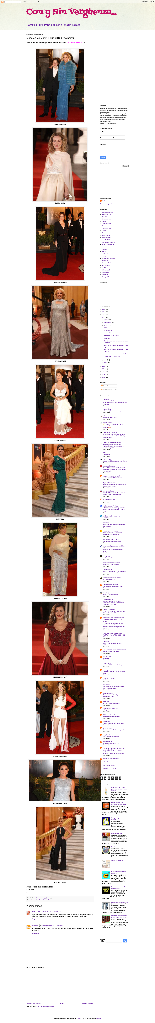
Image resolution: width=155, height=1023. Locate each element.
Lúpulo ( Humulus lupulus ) (111, 716)
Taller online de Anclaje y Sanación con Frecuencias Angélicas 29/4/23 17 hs (114, 509)
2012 (104, 366)
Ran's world (106, 641)
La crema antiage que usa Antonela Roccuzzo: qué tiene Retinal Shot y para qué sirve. (114, 436)
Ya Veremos (106, 556)
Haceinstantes (107, 569)
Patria (104, 256)
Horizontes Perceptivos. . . (111, 584)
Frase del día (106, 228)
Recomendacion (107, 263)
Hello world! (107, 454)
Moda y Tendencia (44, 899)
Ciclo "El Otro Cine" (109, 678)
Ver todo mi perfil (106, 204)
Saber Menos (107, 762)
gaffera (78, 1018)
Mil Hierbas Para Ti (109, 715)
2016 (104, 309)
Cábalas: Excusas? (117, 833)
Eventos (36, 899)
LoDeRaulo (106, 721)
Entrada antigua (87, 1003)
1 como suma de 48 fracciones (112, 478)
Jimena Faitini (36, 911)
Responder (35, 919)
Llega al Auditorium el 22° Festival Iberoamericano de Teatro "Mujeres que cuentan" (114, 469)
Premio (106, 328)
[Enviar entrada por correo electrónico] (50, 898)
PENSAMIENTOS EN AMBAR (111, 563)
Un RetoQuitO (107, 593)
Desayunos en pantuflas (110, 708)
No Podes (105, 254)
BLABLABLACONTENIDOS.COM (112, 633)
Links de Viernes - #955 (110, 417)
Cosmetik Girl (107, 663)
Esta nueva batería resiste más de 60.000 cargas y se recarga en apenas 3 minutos (115, 402)
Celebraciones (106, 219)
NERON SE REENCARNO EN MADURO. (114, 723)
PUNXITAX (106, 701)
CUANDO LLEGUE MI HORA (111, 564)
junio (105, 362)
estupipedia (106, 735)
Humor (104, 233)
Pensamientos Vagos (108, 258)
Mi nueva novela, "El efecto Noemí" (114, 753)
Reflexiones (105, 265)
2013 (104, 317)
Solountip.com (107, 422)
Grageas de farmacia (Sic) (111, 476)
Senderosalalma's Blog (110, 506)
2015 (104, 312)
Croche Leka (107, 459)
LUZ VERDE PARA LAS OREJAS (112, 541)
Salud (104, 267)
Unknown (35, 925)
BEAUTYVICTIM (108, 599)
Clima (104, 221)
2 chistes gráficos (117, 860)
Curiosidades (106, 223)
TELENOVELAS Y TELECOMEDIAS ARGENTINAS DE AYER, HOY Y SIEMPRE (113, 619)
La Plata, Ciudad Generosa (111, 516)
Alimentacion (106, 214)
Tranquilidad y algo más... (112, 356)
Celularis (106, 399)
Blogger (98, 1018)
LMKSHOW (106, 685)
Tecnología (105, 272)
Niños (104, 251)
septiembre (108, 322)
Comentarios (107, 389)
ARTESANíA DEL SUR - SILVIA (112, 578)
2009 (104, 374)
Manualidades (106, 237)
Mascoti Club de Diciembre (111, 703)
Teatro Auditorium (109, 466)
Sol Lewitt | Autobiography (111, 736)
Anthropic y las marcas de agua (112, 411)
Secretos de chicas (109, 765)
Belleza (104, 217)
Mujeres (104, 247)
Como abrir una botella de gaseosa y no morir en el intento (119, 789)
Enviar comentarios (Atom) (45, 1006)
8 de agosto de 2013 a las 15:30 (52, 911)
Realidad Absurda (117, 847)
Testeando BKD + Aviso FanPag (112, 665)
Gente (104, 230)
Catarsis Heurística (109, 609)
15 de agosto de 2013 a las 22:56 (52, 925)
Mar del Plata (106, 240)
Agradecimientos (107, 212)
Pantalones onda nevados (119, 902)
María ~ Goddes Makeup (110, 594)
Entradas (106, 386)
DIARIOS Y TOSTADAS (110, 768)
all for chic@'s (107, 728)
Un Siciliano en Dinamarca (111, 680)
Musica (104, 249)
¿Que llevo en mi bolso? (111, 335)
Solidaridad (106, 270)
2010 (104, 371)
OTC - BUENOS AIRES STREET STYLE (114, 650)
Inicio (62, 1003)
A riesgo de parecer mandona (112, 710)
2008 (104, 377)
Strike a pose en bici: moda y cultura (114, 730)
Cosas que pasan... (108, 670)
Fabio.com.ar (107, 416)
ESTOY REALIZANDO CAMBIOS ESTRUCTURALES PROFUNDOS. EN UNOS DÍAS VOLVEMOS (113, 603)
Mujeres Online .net (109, 483)
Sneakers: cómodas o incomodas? (115, 354)
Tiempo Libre (106, 277)
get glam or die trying (110, 432)
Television (105, 274)
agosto (106, 325)
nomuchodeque (108, 693)
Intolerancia (106, 235)
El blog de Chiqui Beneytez (111, 758)
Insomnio (106, 338)
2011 (104, 369)
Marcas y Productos (108, 242)
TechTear (106, 523)
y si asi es (105, 518)
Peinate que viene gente (110, 539)
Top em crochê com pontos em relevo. (115, 461)
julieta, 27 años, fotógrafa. (111, 651)
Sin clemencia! (107, 741)
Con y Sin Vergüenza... (71, 12)
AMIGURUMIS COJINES (109, 579)
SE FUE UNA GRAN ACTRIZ (111, 743)
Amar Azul (106, 658)
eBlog (104, 452)
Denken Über (107, 409)
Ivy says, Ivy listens (109, 499)
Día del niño (107, 333)
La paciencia (108, 330)
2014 (104, 314)
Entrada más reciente (34, 1003)
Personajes (105, 260)
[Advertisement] (60, 985)
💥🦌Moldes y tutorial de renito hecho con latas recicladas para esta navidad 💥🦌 (114, 426)
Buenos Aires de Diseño (110, 531)
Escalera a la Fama (109, 558)
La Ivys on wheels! (108, 491)
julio (105, 360)
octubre (106, 320)
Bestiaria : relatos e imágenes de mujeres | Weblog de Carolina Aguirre (113, 750)
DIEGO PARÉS (107, 656)
